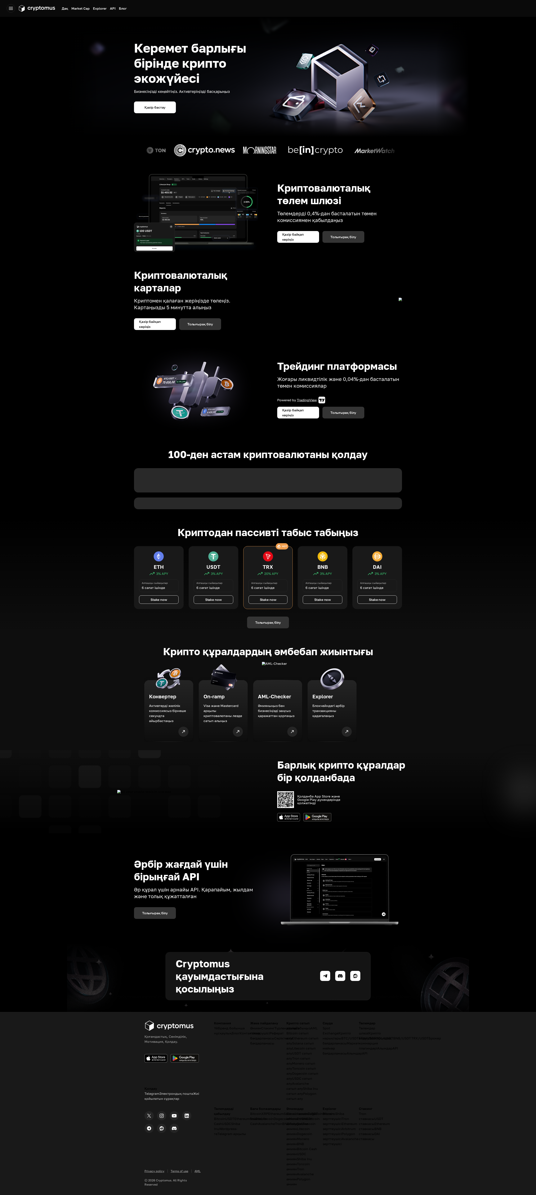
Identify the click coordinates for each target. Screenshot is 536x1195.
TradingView (307, 400)
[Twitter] (149, 1115)
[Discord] (174, 1128)
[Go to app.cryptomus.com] (36, 8)
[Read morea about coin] (137, 150)
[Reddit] (161, 1128)
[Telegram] (149, 1128)
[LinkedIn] (186, 1115)
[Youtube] (174, 1115)
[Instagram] (161, 1115)
